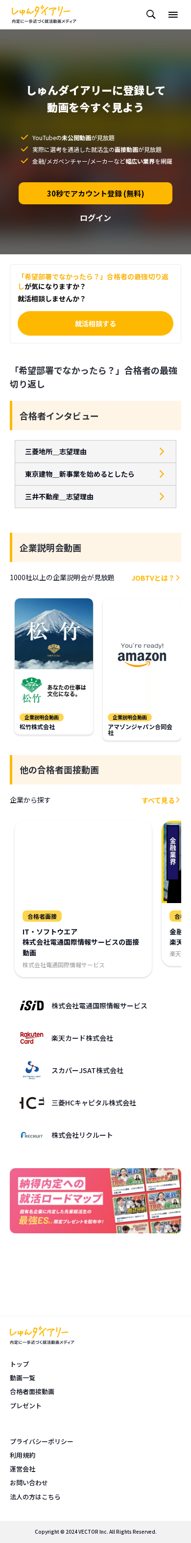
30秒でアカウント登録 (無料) (95, 193)
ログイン (95, 217)
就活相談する (95, 323)
